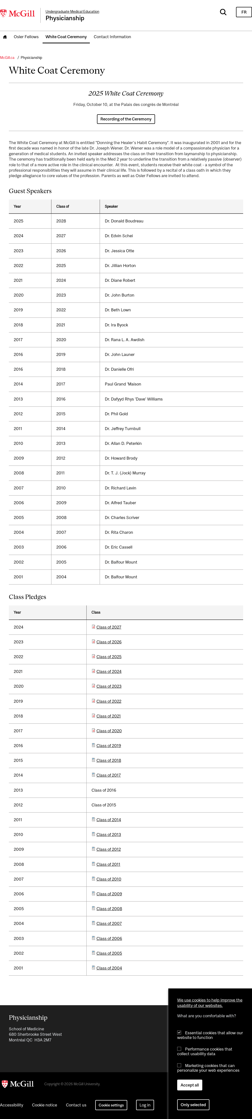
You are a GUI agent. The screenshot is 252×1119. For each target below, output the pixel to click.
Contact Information (112, 36)
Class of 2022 (108, 701)
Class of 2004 (109, 968)
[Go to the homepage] (5, 37)
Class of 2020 (109, 730)
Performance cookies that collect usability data (204, 1051)
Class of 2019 (108, 745)
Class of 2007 (109, 923)
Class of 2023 (109, 686)
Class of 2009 (109, 893)
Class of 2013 (108, 834)
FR (244, 12)
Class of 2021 (108, 716)
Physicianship (31, 57)
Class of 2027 (108, 627)
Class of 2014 (108, 819)
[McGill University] (17, 13)
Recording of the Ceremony (126, 119)
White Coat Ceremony (66, 36)
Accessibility (11, 1104)
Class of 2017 (108, 775)
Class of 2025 (109, 656)
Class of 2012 (108, 849)
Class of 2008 (109, 908)
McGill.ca (7, 57)
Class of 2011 (108, 864)
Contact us (76, 1104)
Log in (145, 1104)
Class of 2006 (109, 938)
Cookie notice (44, 1104)
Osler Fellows (26, 36)
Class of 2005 (109, 953)
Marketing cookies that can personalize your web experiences (208, 1068)
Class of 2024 (109, 671)
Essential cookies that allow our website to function (210, 1035)
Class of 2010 (108, 879)
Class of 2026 (109, 641)
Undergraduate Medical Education (72, 11)
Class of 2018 (108, 760)
